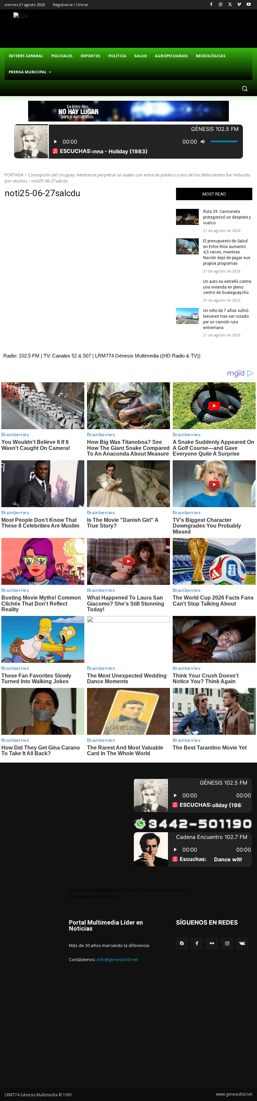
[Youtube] (248, 5)
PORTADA (14, 175)
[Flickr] (212, 943)
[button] (244, 88)
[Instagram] (221, 5)
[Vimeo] (239, 5)
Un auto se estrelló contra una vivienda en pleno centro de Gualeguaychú (227, 287)
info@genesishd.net (117, 959)
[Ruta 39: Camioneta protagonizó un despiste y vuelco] (187, 217)
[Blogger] (182, 943)
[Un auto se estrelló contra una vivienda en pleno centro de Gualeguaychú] (187, 287)
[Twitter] (230, 5)
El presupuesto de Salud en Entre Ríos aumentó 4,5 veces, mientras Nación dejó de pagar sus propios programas (226, 252)
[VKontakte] (242, 943)
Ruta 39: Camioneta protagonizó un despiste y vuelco (227, 217)
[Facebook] (211, 5)
